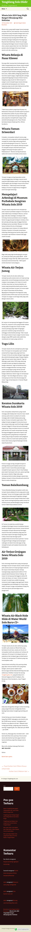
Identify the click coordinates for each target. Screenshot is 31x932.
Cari (4, 786)
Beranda (5, 909)
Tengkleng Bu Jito (7, 675)
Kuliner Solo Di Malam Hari (19, 771)
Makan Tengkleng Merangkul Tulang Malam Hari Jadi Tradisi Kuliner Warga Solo (11, 810)
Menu (3, 9)
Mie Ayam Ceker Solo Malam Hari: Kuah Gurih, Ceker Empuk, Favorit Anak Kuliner (11, 829)
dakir (4, 882)
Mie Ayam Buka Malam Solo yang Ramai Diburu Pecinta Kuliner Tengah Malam (10, 835)
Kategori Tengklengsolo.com (10, 778)
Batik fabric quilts (7, 756)
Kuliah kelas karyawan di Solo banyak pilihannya (10, 873)
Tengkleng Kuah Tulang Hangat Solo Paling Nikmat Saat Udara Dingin (11, 816)
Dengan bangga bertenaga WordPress (11, 928)
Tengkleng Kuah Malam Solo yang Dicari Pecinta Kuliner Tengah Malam (10, 823)
